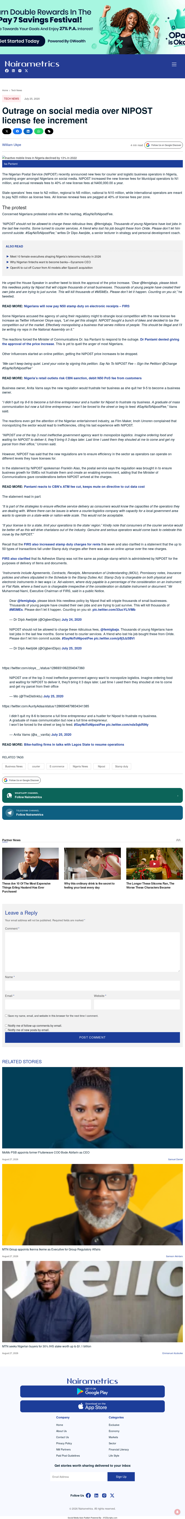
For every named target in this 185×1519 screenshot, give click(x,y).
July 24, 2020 (72, 619)
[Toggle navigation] (174, 64)
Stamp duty (121, 766)
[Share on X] (6, 131)
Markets (113, 1437)
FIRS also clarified (16, 558)
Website (100, 996)
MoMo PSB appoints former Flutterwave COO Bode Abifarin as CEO (45, 1152)
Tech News (16, 90)
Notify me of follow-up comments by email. (35, 1025)
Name (10, 977)
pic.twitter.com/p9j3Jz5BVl (114, 638)
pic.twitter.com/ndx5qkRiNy (127, 724)
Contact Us (62, 1437)
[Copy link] (49, 131)
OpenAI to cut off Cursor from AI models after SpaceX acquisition (51, 267)
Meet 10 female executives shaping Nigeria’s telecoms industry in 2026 (55, 256)
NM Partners (63, 1449)
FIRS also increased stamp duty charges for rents (62, 544)
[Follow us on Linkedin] (13, 70)
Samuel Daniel (175, 1159)
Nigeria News (80, 766)
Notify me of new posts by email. (28, 1030)
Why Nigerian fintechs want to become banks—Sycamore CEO (50, 262)
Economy (114, 1431)
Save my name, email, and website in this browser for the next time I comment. (53, 1015)
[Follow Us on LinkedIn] (96, 1495)
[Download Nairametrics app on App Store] (92, 1406)
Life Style (114, 1455)
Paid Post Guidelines (68, 1455)
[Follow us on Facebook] (7, 70)
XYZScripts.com (110, 1517)
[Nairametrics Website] (32, 63)
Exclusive (114, 1425)
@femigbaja (26, 600)
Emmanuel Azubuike (172, 1353)
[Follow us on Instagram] (20, 70)
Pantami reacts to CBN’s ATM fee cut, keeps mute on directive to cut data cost (85, 486)
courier (36, 766)
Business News (14, 766)
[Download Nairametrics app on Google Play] (92, 1391)
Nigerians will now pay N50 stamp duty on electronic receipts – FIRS (77, 306)
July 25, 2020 (72, 648)
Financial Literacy (119, 1449)
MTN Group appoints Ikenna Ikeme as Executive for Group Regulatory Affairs (51, 1249)
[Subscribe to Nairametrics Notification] (177, 1512)
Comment (12, 928)
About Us (61, 1431)
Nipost (101, 766)
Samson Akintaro (174, 1256)
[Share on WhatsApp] (38, 131)
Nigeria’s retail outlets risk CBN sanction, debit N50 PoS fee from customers (83, 378)
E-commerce (57, 766)
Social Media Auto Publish (79, 1517)
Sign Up (121, 1477)
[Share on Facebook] (17, 131)
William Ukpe (11, 144)
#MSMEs (16, 609)
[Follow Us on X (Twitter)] (112, 1495)
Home (5, 90)
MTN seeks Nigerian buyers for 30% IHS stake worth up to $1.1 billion (46, 1346)
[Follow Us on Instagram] (104, 1495)
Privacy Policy (64, 1443)
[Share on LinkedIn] (28, 131)
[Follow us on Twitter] (26, 70)
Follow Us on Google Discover (166, 144)
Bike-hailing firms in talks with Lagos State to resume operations (74, 744)
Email (9, 996)
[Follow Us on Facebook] (88, 1495)
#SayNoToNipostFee (77, 638)
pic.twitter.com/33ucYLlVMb (113, 609)
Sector (112, 1443)
